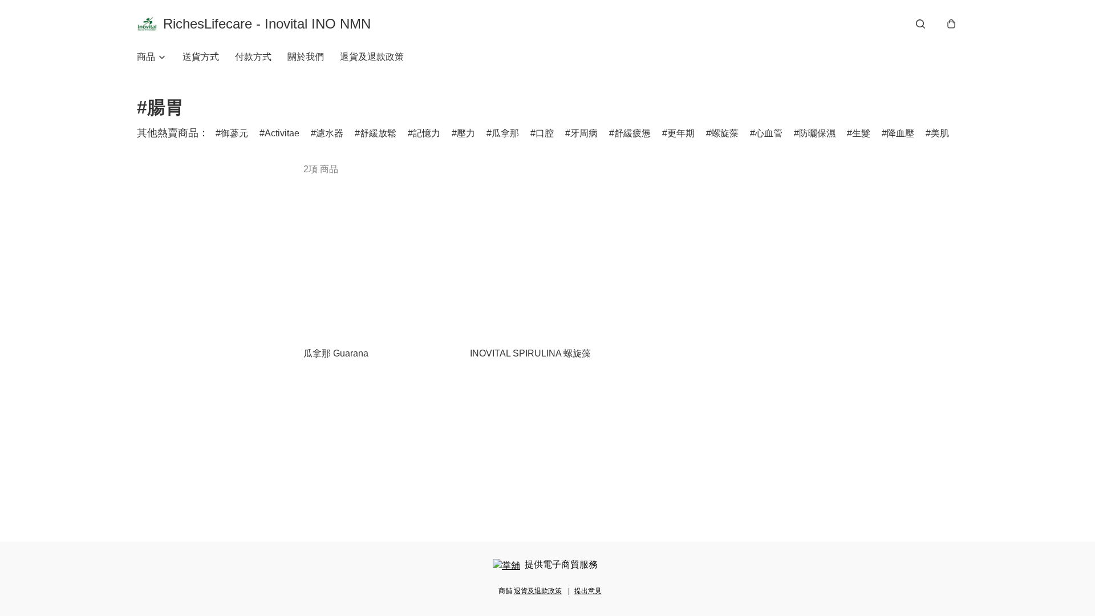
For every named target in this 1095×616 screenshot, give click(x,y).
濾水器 (329, 133)
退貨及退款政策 (372, 57)
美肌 (940, 133)
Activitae (282, 133)
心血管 (768, 133)
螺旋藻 (725, 133)
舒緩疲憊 (632, 133)
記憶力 (426, 133)
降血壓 (900, 133)
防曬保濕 (817, 133)
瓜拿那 (505, 133)
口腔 (545, 133)
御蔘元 (234, 133)
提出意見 (588, 591)
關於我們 (305, 57)
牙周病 (584, 133)
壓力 (466, 133)
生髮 (861, 133)
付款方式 (253, 57)
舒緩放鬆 (378, 133)
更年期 (681, 133)
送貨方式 (200, 57)
